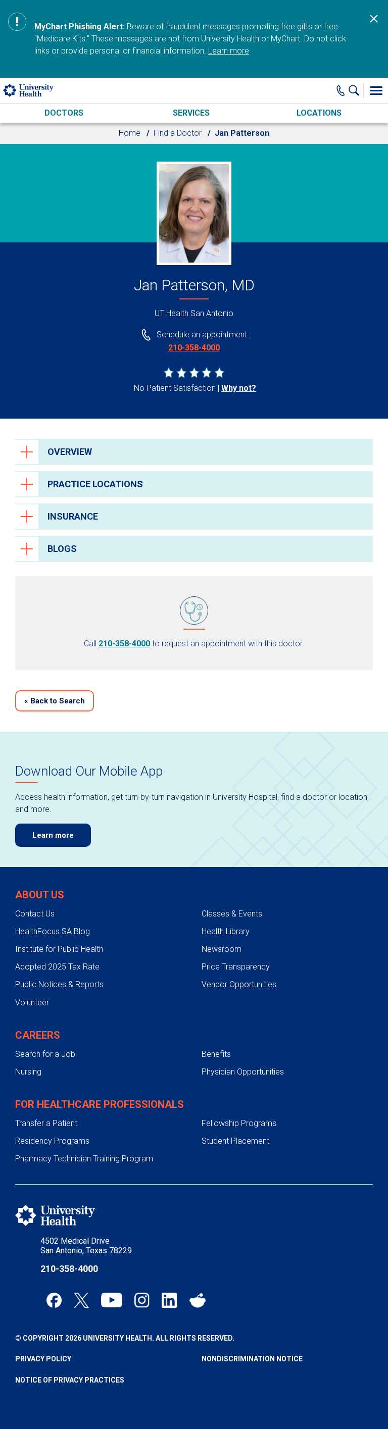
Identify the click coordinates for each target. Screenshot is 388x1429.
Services (191, 113)
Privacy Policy (43, 1359)
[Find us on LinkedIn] (169, 1300)
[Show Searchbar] (356, 90)
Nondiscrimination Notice (252, 1359)
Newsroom (221, 949)
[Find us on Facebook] (54, 1300)
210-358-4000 (194, 347)
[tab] (194, 452)
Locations (319, 113)
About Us (39, 895)
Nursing (28, 1072)
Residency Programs (52, 1141)
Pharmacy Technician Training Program (84, 1158)
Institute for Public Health (59, 949)
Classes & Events (232, 913)
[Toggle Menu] (375, 90)
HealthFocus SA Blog (52, 931)
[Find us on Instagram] (142, 1300)
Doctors (63, 113)
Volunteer (32, 1002)
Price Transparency (236, 967)
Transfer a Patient (46, 1123)
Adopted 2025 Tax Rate (57, 967)
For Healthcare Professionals (99, 1104)
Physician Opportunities (243, 1072)
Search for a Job (45, 1054)
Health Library (226, 931)
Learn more (228, 51)
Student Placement (235, 1141)
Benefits (216, 1054)
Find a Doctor (178, 133)
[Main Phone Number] (341, 90)
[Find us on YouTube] (111, 1300)
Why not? (238, 388)
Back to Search (54, 700)
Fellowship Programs (239, 1123)
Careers (37, 1035)
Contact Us (35, 913)
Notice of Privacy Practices (69, 1380)
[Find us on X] (81, 1300)
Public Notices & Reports (59, 984)
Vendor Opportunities (239, 984)
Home (129, 133)
